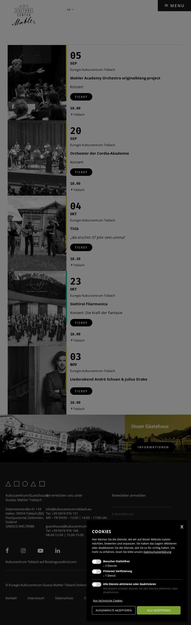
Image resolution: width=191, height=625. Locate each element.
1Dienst (109, 575)
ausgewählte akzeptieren (114, 610)
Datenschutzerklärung (157, 552)
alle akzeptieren (158, 610)
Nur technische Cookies (108, 600)
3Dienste (110, 565)
